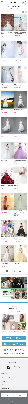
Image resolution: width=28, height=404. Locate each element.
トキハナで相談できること (13, 311)
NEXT (20, 271)
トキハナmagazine (5, 388)
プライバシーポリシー (18, 399)
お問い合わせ (4, 384)
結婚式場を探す (5, 373)
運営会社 (6, 399)
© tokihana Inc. (14, 402)
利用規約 (11, 399)
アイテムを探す (5, 381)
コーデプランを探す (6, 377)
